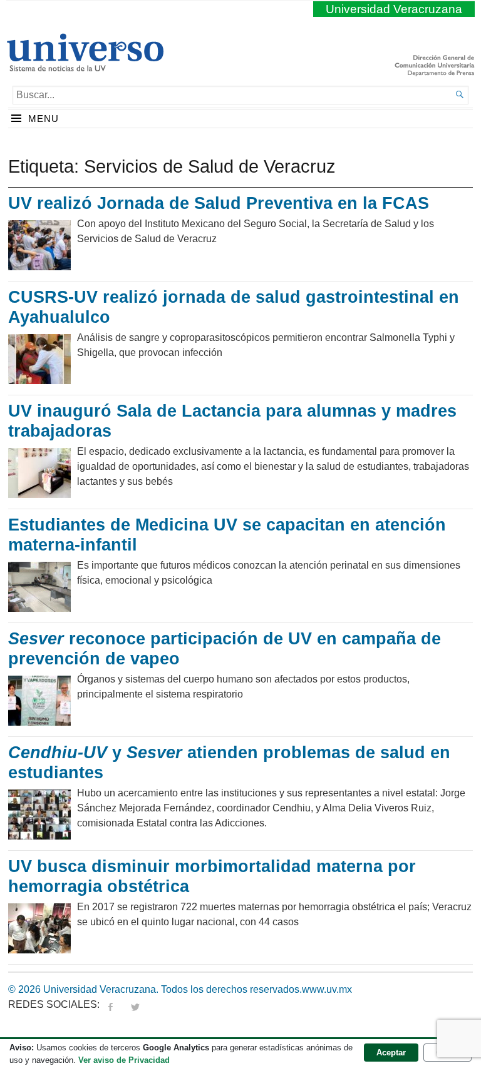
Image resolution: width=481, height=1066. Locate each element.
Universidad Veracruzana (394, 9)
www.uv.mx (327, 989)
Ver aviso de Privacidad (124, 1060)
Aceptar (391, 1052)
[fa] (110, 1004)
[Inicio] (84, 66)
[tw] (135, 1004)
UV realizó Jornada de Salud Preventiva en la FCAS (218, 203)
